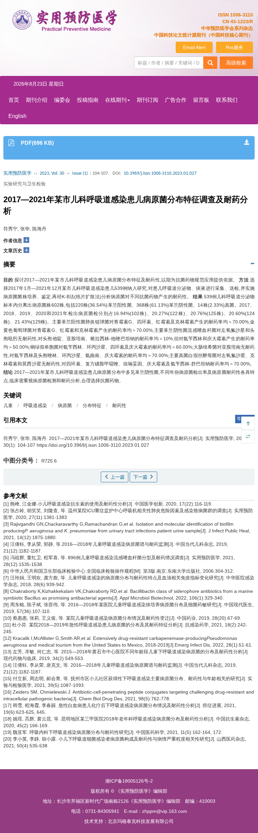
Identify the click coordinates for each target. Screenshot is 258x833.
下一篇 (141, 477)
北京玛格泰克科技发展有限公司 (141, 821)
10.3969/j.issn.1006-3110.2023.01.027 (160, 173)
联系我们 (227, 100)
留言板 (201, 100)
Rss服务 (234, 47)
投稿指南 (87, 100)
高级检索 (236, 62)
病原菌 (65, 405)
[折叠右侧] (248, 436)
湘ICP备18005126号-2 (129, 781)
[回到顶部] (248, 423)
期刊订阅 (147, 100)
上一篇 (117, 477)
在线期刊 (116, 100)
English (17, 116)
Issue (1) (80, 173)
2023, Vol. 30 (52, 173)
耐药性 (119, 405)
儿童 (8, 405)
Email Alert (194, 47)
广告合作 (175, 100)
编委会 (62, 100)
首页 (13, 100)
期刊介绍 (36, 100)
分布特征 (92, 405)
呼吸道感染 (35, 405)
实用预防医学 (17, 173)
